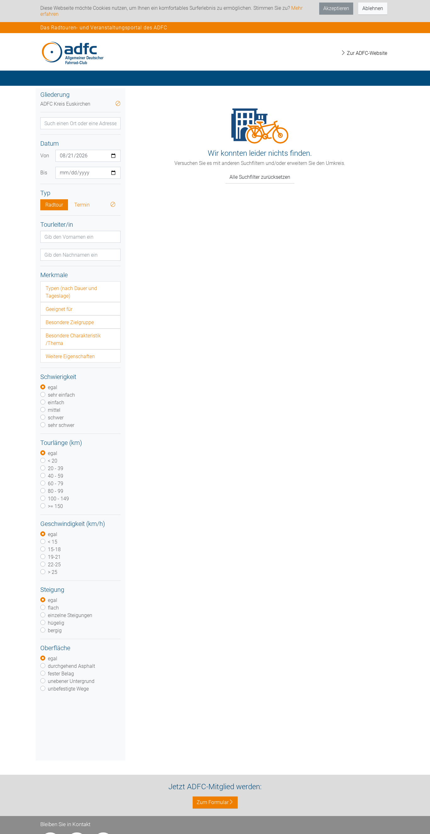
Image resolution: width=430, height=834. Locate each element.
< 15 (52, 542)
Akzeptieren (336, 8)
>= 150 (55, 506)
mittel (54, 410)
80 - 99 (55, 491)
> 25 (52, 572)
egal (52, 387)
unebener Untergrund (71, 681)
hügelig (56, 623)
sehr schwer (61, 425)
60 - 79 (55, 484)
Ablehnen (372, 8)
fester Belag (61, 674)
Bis (43, 173)
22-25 (54, 565)
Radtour (54, 205)
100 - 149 (58, 499)
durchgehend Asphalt (71, 666)
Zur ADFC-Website (366, 53)
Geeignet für (59, 309)
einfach (56, 402)
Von (44, 156)
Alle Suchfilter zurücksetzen (259, 177)
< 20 (52, 461)
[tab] (80, 292)
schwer (56, 418)
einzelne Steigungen (70, 615)
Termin (82, 205)
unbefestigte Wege (68, 689)
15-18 (54, 549)
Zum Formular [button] (213, 802)
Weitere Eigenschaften (70, 356)
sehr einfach (61, 395)
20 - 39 (55, 468)
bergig (55, 630)
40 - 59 (55, 476)
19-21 (54, 557)
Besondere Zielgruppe (70, 322)
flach (53, 608)
